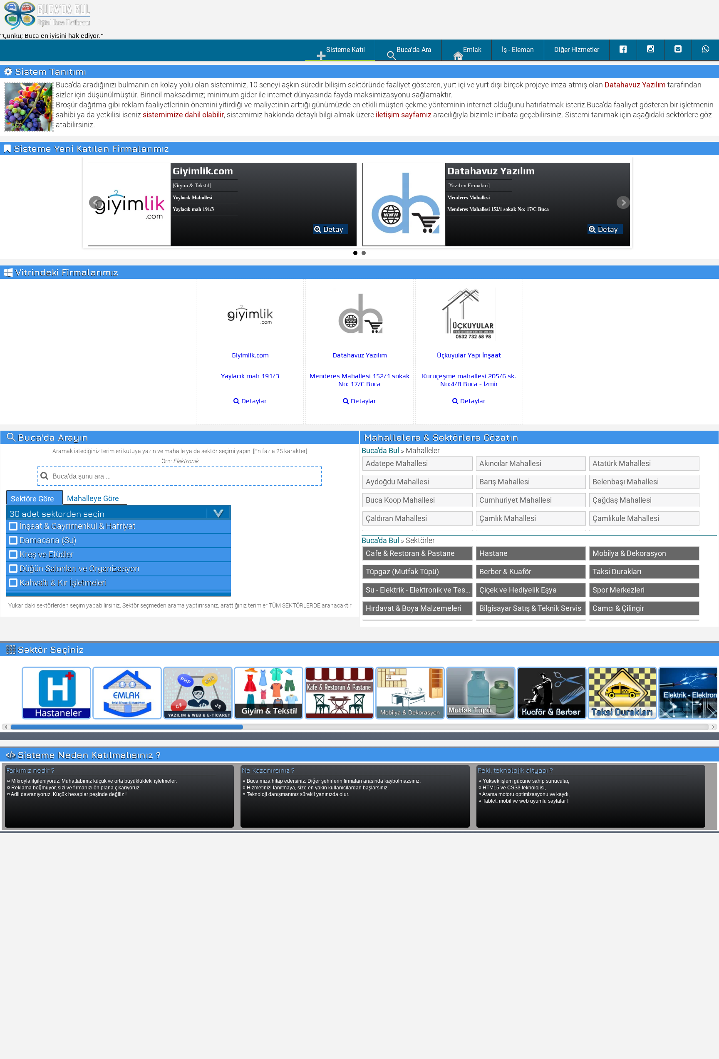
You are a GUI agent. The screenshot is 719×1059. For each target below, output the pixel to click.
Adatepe (397, 463)
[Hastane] (54, 693)
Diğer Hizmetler (576, 50)
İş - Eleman (518, 50)
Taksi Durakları (617, 571)
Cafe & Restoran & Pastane (410, 553)
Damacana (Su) (48, 540)
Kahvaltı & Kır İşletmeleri (63, 583)
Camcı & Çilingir (618, 608)
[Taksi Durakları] (620, 693)
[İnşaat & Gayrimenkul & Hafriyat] (124, 693)
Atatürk (622, 463)
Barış (504, 481)
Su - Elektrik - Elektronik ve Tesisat (419, 589)
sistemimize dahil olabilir (183, 114)
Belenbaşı (626, 481)
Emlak (472, 50)
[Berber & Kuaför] (549, 693)
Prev (95, 202)
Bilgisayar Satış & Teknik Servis (530, 608)
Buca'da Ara (414, 50)
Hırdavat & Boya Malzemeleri (413, 608)
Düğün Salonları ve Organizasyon (79, 568)
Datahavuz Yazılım (635, 84)
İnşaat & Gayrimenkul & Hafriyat (77, 526)
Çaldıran (396, 518)
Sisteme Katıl (345, 50)
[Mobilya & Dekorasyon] (407, 693)
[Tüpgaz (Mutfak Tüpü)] (478, 693)
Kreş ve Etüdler (47, 554)
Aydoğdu (397, 481)
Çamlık (507, 518)
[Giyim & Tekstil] (266, 693)
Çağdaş (622, 500)
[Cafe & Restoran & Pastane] (337, 693)
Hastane (493, 553)
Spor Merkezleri (619, 589)
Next (623, 202)
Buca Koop (400, 500)
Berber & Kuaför (505, 571)
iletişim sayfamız (403, 114)
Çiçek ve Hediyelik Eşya (518, 589)
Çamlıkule (626, 518)
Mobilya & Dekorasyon (629, 553)
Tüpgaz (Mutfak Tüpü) (402, 571)
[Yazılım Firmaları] (195, 693)
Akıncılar (510, 463)
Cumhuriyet (515, 500)
